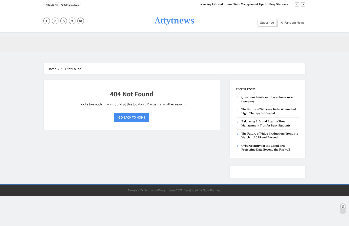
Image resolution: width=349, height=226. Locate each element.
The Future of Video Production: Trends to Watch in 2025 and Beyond (269, 135)
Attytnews (174, 21)
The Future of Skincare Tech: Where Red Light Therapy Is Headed (268, 111)
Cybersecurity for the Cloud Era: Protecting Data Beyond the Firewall (265, 148)
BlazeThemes (211, 190)
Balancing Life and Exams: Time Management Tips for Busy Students (243, 4)
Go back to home (131, 117)
